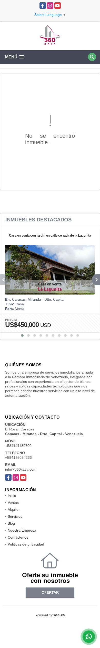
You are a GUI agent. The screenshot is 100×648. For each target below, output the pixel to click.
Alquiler (14, 509)
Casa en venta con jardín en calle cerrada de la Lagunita (50, 235)
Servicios (15, 516)
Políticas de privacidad (26, 544)
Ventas (13, 502)
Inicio (12, 496)
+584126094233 (18, 457)
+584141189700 (18, 446)
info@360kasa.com (20, 469)
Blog (11, 523)
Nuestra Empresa (22, 530)
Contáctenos (18, 537)
